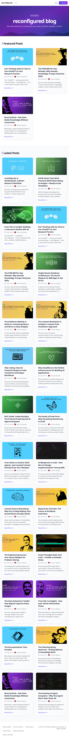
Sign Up (63, 3)
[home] (6, 3)
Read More (8, 88)
